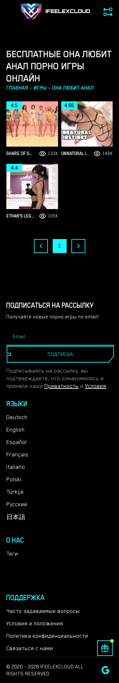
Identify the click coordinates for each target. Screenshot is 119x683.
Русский (16, 504)
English (15, 429)
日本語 (15, 517)
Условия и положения (34, 623)
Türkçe (15, 492)
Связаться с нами (29, 648)
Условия (95, 386)
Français (17, 454)
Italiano (15, 467)
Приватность (61, 386)
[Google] (105, 670)
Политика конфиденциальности (47, 636)
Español (16, 442)
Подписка (60, 354)
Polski (14, 479)
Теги (12, 553)
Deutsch (17, 417)
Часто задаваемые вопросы (43, 611)
